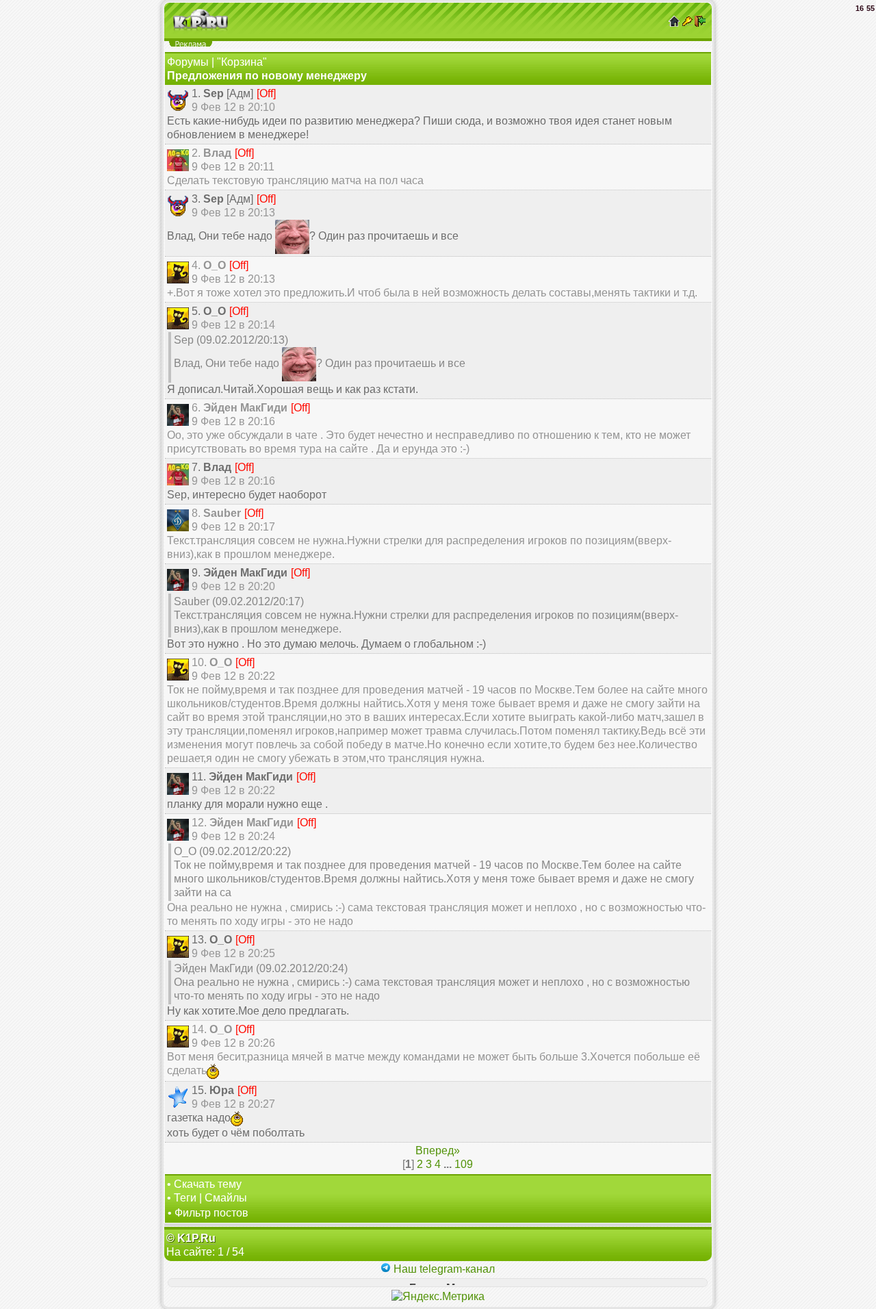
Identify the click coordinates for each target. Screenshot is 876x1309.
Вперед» (437, 1150)
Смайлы (226, 1198)
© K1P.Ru (191, 1238)
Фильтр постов (211, 1213)
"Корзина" (242, 62)
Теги (185, 1198)
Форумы (188, 62)
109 (463, 1164)
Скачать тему (208, 1184)
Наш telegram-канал (443, 1269)
